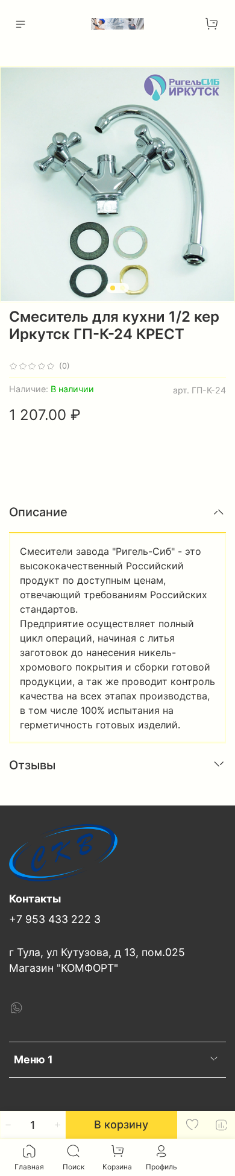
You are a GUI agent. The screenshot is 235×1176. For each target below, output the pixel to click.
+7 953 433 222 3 (55, 919)
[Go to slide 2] (122, 288)
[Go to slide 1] (112, 288)
